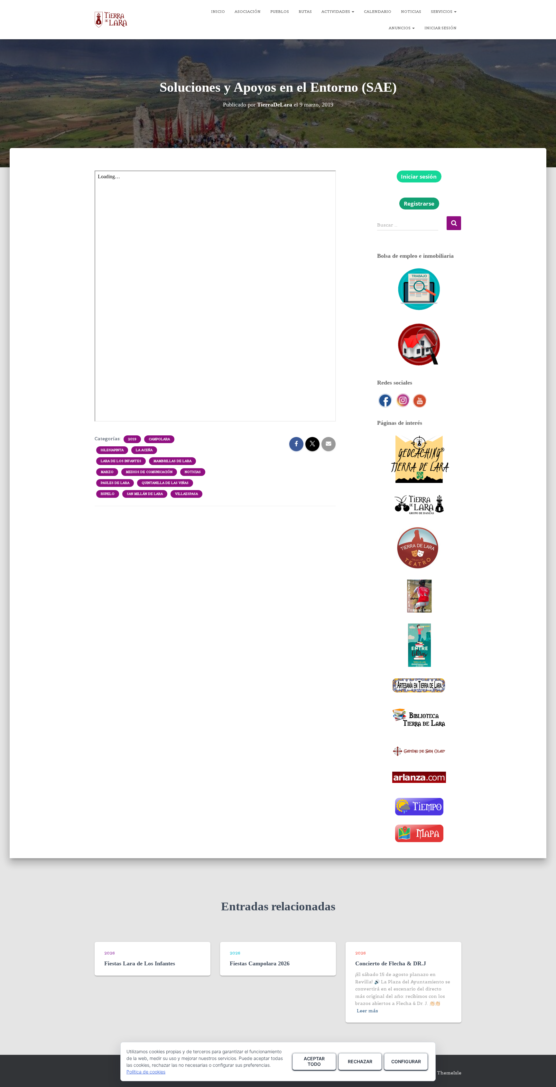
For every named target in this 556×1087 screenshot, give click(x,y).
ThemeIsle (449, 1073)
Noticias (411, 11)
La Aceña (144, 450)
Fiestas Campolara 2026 (260, 963)
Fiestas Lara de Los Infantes (139, 963)
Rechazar (360, 1061)
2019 (132, 439)
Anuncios (400, 27)
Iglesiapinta (112, 450)
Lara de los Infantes (121, 461)
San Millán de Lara (145, 494)
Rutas (305, 11)
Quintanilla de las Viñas (165, 483)
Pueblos (279, 11)
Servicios (442, 11)
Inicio (218, 11)
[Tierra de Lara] (111, 20)
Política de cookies (145, 1071)
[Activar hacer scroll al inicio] (543, 1074)
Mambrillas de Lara (172, 461)
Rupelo (108, 494)
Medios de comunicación (149, 472)
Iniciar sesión (440, 27)
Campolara (159, 439)
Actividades (336, 11)
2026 (109, 953)
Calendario (377, 11)
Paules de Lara (115, 483)
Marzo (107, 472)
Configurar (406, 1061)
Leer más (367, 1011)
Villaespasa (186, 494)
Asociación (248, 11)
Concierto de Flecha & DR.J (390, 963)
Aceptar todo (314, 1061)
